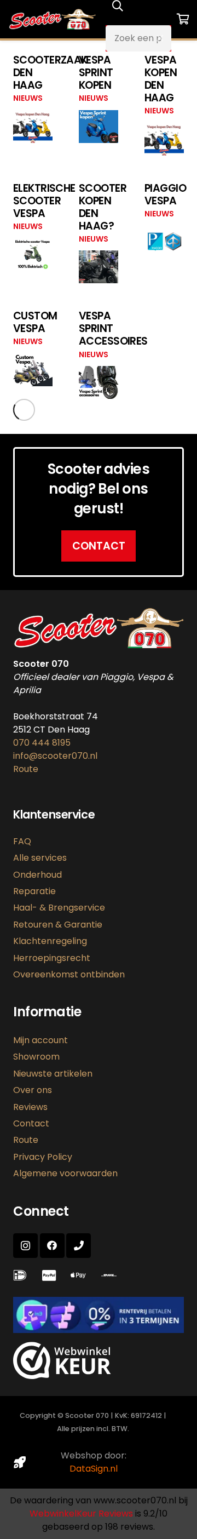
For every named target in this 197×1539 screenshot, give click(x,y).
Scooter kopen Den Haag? (102, 207)
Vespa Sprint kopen (96, 73)
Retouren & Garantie (57, 924)
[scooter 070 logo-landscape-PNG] (52, 19)
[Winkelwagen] (183, 19)
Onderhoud (37, 874)
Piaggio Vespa (165, 194)
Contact (31, 1123)
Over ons (32, 1090)
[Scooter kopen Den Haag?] (98, 256)
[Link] (111, 1275)
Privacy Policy (42, 1157)
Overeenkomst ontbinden (69, 974)
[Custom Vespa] (33, 359)
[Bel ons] (78, 1245)
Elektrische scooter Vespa (44, 201)
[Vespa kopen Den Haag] (164, 129)
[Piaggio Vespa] (164, 231)
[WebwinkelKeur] (62, 1376)
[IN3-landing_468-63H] (98, 1315)
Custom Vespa (35, 322)
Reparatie (34, 891)
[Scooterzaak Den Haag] (33, 116)
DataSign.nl (93, 1468)
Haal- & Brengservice (59, 907)
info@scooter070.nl (55, 756)
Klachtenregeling (50, 941)
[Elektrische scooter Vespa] (33, 244)
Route (25, 769)
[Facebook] (52, 1245)
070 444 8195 (42, 742)
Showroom (36, 1056)
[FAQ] (22, 1275)
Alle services (40, 857)
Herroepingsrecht (51, 958)
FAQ (22, 841)
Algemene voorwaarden (65, 1173)
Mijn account (40, 1040)
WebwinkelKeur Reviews (81, 1513)
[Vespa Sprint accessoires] (98, 372)
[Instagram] (25, 1245)
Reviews (30, 1107)
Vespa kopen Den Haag (160, 79)
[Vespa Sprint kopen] (98, 116)
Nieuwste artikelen (52, 1073)
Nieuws (28, 98)
